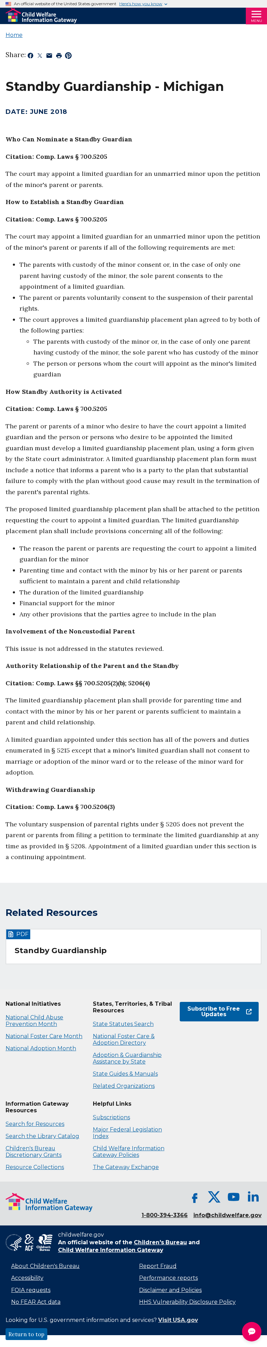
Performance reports (168, 1278)
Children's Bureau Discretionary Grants (34, 1151)
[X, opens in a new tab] (214, 1197)
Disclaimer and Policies (170, 1290)
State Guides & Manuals (125, 1073)
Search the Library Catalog (42, 1136)
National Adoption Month (41, 1048)
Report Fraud (158, 1266)
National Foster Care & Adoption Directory (124, 1039)
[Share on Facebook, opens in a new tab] (30, 57)
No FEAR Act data (35, 1302)
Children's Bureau (160, 1242)
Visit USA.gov (178, 1320)
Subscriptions (111, 1117)
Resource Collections (35, 1167)
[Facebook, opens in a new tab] (194, 1197)
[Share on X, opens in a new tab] (40, 57)
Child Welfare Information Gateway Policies (128, 1151)
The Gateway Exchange (126, 1167)
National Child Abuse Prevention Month (34, 1020)
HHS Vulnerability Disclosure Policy (187, 1302)
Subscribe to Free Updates (210, 1011)
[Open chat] (251, 1331)
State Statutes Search (123, 1024)
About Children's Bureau (45, 1266)
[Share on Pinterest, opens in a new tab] (68, 57)
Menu (256, 21)
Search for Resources (35, 1124)
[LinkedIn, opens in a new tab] (253, 1197)
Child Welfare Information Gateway (110, 1250)
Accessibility (27, 1278)
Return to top (26, 1334)
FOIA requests (30, 1290)
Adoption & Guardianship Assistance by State (127, 1058)
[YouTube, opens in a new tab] (233, 1197)
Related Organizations (124, 1086)
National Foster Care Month (44, 1036)
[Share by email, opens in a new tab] (49, 57)
